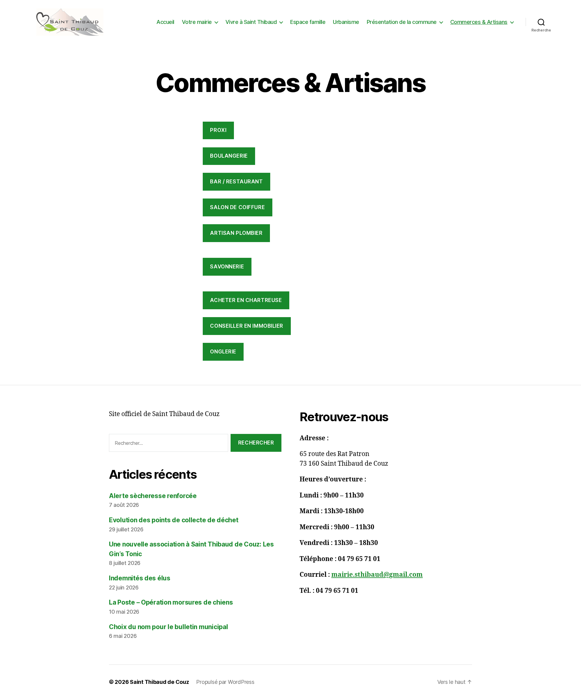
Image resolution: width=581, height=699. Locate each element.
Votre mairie (197, 22)
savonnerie (227, 267)
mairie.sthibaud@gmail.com (377, 575)
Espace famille (307, 22)
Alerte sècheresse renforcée (153, 496)
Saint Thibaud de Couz (159, 682)
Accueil (165, 22)
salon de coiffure (237, 207)
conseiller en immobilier (246, 326)
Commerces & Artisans (478, 22)
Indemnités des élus (139, 578)
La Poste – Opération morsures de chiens (171, 602)
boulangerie (229, 156)
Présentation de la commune (402, 22)
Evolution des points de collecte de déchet (173, 520)
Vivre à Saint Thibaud (251, 22)
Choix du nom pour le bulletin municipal (168, 627)
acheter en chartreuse (246, 300)
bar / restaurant (236, 182)
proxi (218, 130)
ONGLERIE (223, 352)
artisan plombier (236, 233)
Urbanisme (346, 22)
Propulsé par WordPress (225, 682)
